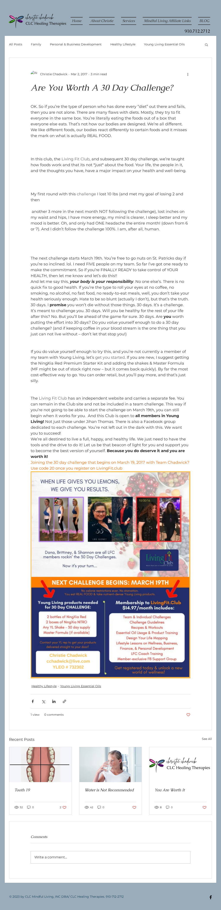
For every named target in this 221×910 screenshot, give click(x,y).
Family (36, 44)
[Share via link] (64, 701)
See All (207, 739)
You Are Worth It (170, 789)
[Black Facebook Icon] (210, 897)
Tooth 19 (22, 789)
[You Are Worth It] (180, 764)
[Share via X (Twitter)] (43, 701)
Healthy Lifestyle (122, 44)
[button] (206, 44)
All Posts (15, 44)
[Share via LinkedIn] (54, 701)
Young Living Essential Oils (164, 44)
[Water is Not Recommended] (110, 764)
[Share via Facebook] (33, 701)
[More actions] (187, 74)
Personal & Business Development (76, 44)
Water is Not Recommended (109, 789)
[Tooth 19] (40, 764)
